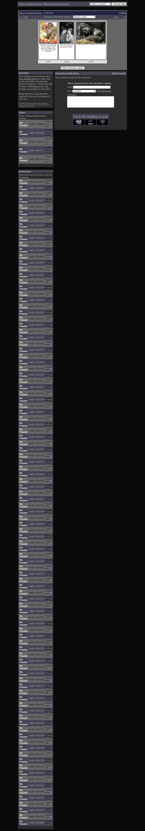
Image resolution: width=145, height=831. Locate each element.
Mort (124, 13)
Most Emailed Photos (31, 4)
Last (116, 17)
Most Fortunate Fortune (56, 4)
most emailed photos (28, 79)
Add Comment (119, 73)
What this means (103, 91)
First (25, 17)
